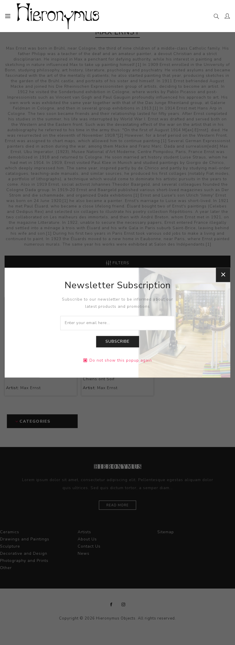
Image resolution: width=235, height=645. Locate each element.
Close (223, 275)
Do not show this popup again (120, 360)
